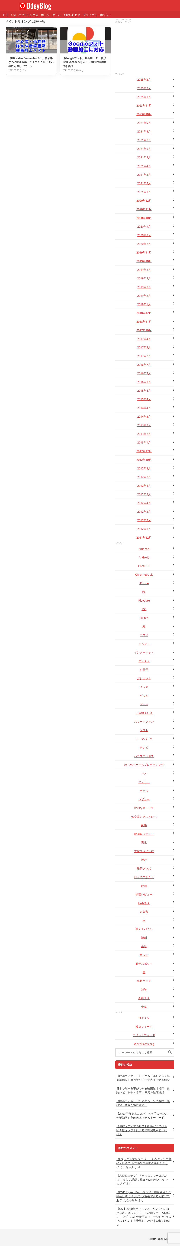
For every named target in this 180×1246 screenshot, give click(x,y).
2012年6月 (144, 486)
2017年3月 (144, 347)
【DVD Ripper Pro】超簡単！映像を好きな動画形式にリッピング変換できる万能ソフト (143, 1196)
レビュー (144, 799)
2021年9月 (144, 123)
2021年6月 (144, 149)
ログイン (144, 1018)
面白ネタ (144, 998)
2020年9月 (144, 226)
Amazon (144, 549)
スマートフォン (144, 721)
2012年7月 (144, 477)
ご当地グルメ (144, 713)
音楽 (144, 1007)
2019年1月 (144, 304)
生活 (144, 946)
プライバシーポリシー (97, 15)
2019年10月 (144, 261)
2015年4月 (144, 399)
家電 (144, 842)
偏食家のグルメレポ (144, 817)
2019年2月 (144, 296)
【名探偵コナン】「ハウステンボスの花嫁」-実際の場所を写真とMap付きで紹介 (142, 1178)
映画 (144, 886)
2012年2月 (144, 520)
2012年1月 (144, 529)
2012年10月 (144, 460)
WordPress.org (144, 1044)
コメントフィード (144, 1035)
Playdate (144, 600)
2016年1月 (144, 382)
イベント (144, 644)
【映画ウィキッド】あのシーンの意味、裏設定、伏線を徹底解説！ (143, 1103)
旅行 (144, 860)
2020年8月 (144, 235)
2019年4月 (144, 278)
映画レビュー (144, 894)
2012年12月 (144, 451)
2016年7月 (144, 365)
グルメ (144, 696)
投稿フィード (144, 1026)
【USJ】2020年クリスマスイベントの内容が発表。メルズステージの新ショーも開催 (143, 1211)
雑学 (144, 989)
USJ (13, 15)
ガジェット (144, 678)
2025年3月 (144, 80)
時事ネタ (144, 903)
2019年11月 (144, 252)
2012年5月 (144, 494)
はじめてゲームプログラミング (144, 765)
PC (144, 592)
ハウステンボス (28, 15)
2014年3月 (144, 416)
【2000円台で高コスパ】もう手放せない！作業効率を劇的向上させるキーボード (143, 1116)
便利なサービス (144, 808)
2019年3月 (144, 287)
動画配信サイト (144, 834)
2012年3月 (144, 512)
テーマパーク (144, 739)
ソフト (144, 730)
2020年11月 (144, 209)
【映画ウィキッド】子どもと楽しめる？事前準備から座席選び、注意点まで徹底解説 (143, 1078)
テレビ (144, 747)
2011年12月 (144, 537)
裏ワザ (144, 955)
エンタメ (144, 661)
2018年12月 (144, 313)
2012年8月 (144, 468)
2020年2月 (144, 244)
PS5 (144, 609)
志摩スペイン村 (144, 851)
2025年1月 (144, 97)
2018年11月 (144, 322)
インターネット (144, 652)
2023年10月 (144, 114)
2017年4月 (144, 339)
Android (144, 557)
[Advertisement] (144, 48)
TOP (5, 15)
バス (144, 773)
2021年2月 (144, 183)
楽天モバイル (144, 929)
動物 (144, 825)
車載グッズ (144, 981)
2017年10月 (144, 330)
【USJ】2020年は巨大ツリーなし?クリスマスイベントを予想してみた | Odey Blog (143, 1219)
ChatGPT (144, 566)
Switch (144, 618)
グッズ (144, 687)
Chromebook (144, 575)
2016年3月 (144, 373)
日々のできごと (144, 877)
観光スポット (144, 964)
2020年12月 (144, 201)
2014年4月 (144, 408)
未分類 (144, 912)
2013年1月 (144, 442)
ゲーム (56, 15)
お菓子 (144, 670)
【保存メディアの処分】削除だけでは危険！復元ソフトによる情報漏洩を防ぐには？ (141, 1130)
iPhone (144, 583)
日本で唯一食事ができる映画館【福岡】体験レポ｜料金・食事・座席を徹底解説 (143, 1090)
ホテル (45, 15)
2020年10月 (144, 218)
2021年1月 (144, 192)
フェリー (144, 782)
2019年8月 (144, 270)
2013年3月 (144, 425)
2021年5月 (144, 157)
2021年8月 (144, 131)
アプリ (144, 635)
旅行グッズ (144, 868)
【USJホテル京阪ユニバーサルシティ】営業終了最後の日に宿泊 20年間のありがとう (143, 1161)
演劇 (144, 938)
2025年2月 (144, 88)
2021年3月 (144, 175)
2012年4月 (144, 503)
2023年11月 (144, 105)
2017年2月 (144, 356)
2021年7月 (144, 140)
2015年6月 (144, 391)
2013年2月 (144, 434)
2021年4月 (144, 166)
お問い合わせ (71, 15)
